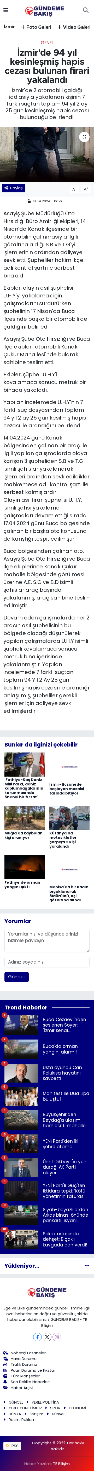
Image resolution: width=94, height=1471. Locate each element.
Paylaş (16, 188)
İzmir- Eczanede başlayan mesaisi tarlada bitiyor (66, 789)
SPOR (55, 1408)
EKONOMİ (77, 1408)
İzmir (9, 27)
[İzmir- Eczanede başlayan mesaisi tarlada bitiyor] (69, 766)
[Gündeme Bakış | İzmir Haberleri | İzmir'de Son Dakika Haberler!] (44, 10)
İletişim (36, 1414)
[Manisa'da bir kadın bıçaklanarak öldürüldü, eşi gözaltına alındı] (69, 869)
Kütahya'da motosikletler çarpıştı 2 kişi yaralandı (63, 840)
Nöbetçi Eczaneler (28, 1353)
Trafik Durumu (24, 1364)
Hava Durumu (24, 1358)
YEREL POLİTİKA (45, 1402)
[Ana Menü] (5, 10)
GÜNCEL (16, 1402)
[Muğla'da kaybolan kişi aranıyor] (24, 817)
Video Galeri (76, 27)
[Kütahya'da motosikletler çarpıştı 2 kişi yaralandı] (69, 817)
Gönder (16, 977)
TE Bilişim (61, 1463)
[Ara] (86, 10)
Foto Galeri (38, 27)
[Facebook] (37, 1337)
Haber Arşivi (22, 1387)
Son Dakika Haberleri (30, 1381)
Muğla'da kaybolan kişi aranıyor (23, 835)
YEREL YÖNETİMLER (25, 1408)
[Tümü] (87, 1266)
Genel (47, 43)
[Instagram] (56, 1337)
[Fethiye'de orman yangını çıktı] (24, 867)
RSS (14, 1445)
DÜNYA (15, 1414)
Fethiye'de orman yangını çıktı (22, 884)
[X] (47, 1337)
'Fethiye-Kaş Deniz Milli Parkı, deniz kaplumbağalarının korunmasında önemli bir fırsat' (23, 788)
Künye (58, 1414)
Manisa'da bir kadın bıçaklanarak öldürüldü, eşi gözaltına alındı (69, 893)
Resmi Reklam (22, 1419)
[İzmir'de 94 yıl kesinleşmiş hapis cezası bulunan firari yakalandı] (47, 154)
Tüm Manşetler (25, 1376)
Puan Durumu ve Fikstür (33, 1370)
